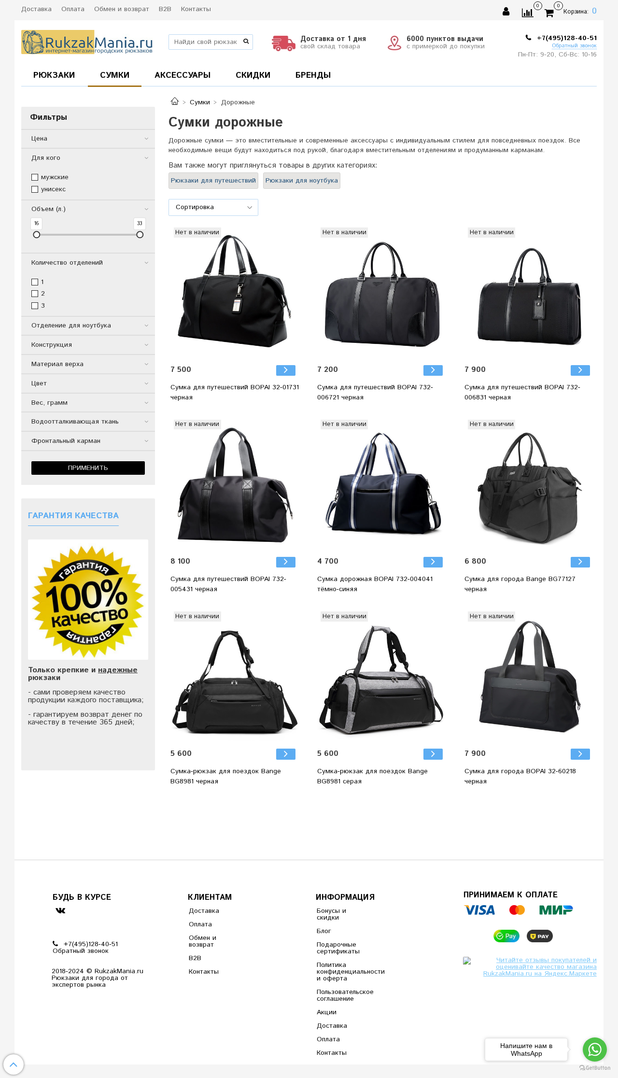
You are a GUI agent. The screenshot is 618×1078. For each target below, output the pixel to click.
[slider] (36, 234)
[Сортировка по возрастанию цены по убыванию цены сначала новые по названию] (213, 207)
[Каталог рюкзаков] (174, 102)
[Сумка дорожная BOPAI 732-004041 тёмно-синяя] (382, 485)
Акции (327, 1012)
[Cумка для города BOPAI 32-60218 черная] (529, 676)
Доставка (36, 9)
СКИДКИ (253, 75)
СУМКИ (114, 75)
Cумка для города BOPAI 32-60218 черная (520, 776)
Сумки (200, 102)
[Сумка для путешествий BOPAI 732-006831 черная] (529, 292)
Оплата (72, 9)
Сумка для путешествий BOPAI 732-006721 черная (375, 392)
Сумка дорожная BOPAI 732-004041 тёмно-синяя (375, 584)
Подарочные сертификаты (338, 948)
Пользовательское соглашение (340, 995)
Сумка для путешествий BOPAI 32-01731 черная (234, 392)
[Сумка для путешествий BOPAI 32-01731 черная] (235, 292)
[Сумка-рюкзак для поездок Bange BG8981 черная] (235, 676)
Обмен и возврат (121, 9)
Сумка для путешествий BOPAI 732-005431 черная (228, 584)
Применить (88, 468)
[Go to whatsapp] (595, 1049)
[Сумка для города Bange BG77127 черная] (529, 485)
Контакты (196, 9)
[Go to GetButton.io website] (594, 1068)
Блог (324, 931)
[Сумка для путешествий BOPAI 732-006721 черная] (382, 292)
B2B (165, 9)
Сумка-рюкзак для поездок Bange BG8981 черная (225, 776)
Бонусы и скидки (331, 914)
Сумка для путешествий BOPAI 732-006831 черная (522, 392)
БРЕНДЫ (313, 75)
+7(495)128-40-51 (565, 38)
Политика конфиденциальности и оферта (340, 971)
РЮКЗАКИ (54, 75)
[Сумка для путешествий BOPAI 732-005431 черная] (235, 485)
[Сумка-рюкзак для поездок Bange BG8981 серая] (382, 676)
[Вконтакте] (60, 910)
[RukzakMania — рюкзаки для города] (87, 40)
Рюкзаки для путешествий (213, 180)
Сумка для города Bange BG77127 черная (520, 584)
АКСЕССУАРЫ (182, 75)
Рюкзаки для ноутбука (302, 180)
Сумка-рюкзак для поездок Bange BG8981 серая (372, 776)
